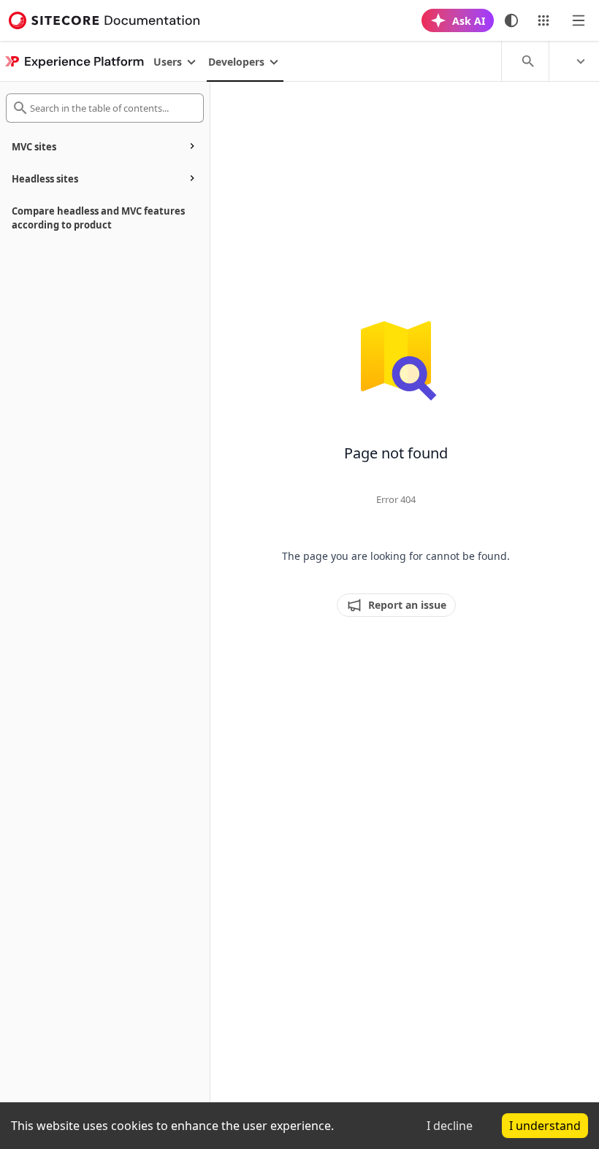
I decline (450, 1126)
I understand (545, 1126)
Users (167, 62)
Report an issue (407, 605)
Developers (236, 62)
